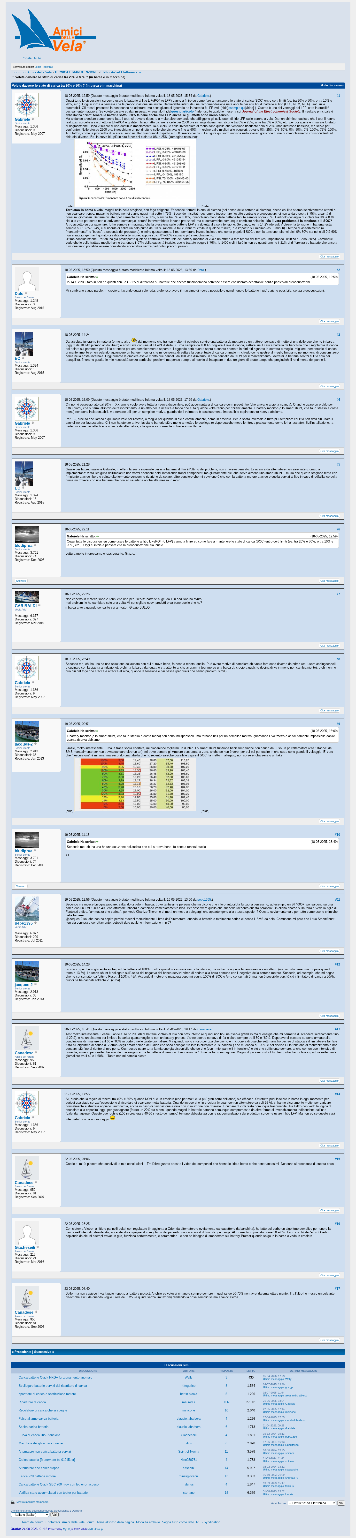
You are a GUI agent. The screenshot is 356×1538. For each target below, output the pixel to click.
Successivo (42, 1352)
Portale (26, 58)
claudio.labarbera (189, 1418)
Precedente (23, 1352)
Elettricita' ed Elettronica (119, 72)
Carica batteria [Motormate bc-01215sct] (47, 1460)
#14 (337, 1094)
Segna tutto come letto (178, 1522)
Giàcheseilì (25, 1247)
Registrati (47, 66)
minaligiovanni (189, 1476)
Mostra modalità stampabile (32, 1501)
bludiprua (23, 545)
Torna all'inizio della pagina (115, 1522)
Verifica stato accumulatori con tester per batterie (53, 1492)
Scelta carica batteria (33, 1427)
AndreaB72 (291, 1477)
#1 (338, 96)
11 (226, 1451)
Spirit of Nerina (188, 1451)
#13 (337, 1029)
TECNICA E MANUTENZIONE (76, 72)
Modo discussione (332, 85)
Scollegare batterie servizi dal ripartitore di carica (53, 1385)
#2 (338, 270)
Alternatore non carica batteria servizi (45, 1451)
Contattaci (53, 1522)
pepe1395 (24, 923)
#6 (338, 529)
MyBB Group (95, 1529)
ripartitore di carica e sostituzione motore (47, 1394)
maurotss (188, 1402)
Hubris (289, 1494)
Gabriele (22, 119)
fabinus (189, 1484)
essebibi (188, 1468)
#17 (337, 1288)
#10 (337, 835)
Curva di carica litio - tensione (39, 1435)
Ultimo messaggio (273, 1379)
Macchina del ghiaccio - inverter (41, 1443)
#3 (338, 335)
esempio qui (236, 108)
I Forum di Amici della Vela (31, 72)
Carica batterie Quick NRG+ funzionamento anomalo (55, 1377)
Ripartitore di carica (32, 1402)
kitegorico (188, 1385)
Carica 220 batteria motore (37, 1476)
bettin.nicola (188, 1394)
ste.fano (188, 1492)
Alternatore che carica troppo (39, 1468)
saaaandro (291, 1469)
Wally (189, 1377)
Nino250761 (188, 1460)
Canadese (24, 1053)
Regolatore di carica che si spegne (43, 1410)
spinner (289, 1453)
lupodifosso (292, 1444)
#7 (338, 594)
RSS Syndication (208, 1522)
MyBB (66, 1529)
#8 (338, 659)
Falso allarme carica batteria (38, 1418)
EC (17, 358)
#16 (337, 1224)
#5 (338, 464)
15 (226, 1492)
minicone (188, 1410)
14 (226, 1468)
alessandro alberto (296, 1395)
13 (226, 1476)
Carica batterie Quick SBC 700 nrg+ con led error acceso (59, 1484)
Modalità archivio (148, 1522)
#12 (337, 964)
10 (226, 1410)
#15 (337, 1159)
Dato (19, 294)
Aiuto (37, 58)
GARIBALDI (26, 606)
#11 (337, 899)
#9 (338, 724)
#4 (338, 399)
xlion (189, 1443)
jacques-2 (24, 744)
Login (38, 66)
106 (226, 1402)
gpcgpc (289, 1387)
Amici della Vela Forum (78, 1522)
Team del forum (32, 1522)
